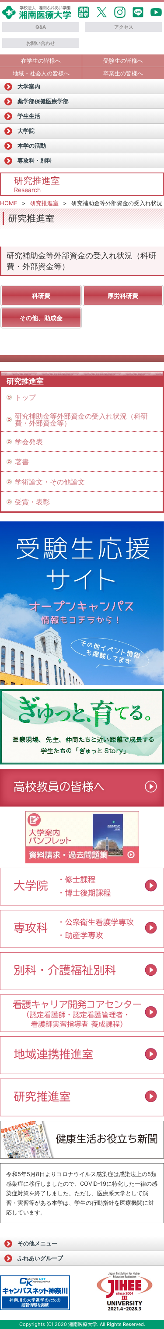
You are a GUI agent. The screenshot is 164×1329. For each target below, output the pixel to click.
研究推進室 (44, 203)
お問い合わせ (40, 43)
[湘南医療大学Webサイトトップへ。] (36, 16)
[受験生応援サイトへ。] (82, 603)
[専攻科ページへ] (82, 944)
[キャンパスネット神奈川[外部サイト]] (35, 1292)
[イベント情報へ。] (82, 1071)
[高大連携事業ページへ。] (82, 803)
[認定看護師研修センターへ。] (82, 1028)
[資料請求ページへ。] (82, 860)
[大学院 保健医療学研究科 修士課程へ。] (82, 887)
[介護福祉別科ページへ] (82, 987)
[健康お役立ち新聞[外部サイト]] (82, 1140)
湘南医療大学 (82, 1324)
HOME (8, 203)
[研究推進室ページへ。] (82, 1113)
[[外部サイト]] (82, 726)
